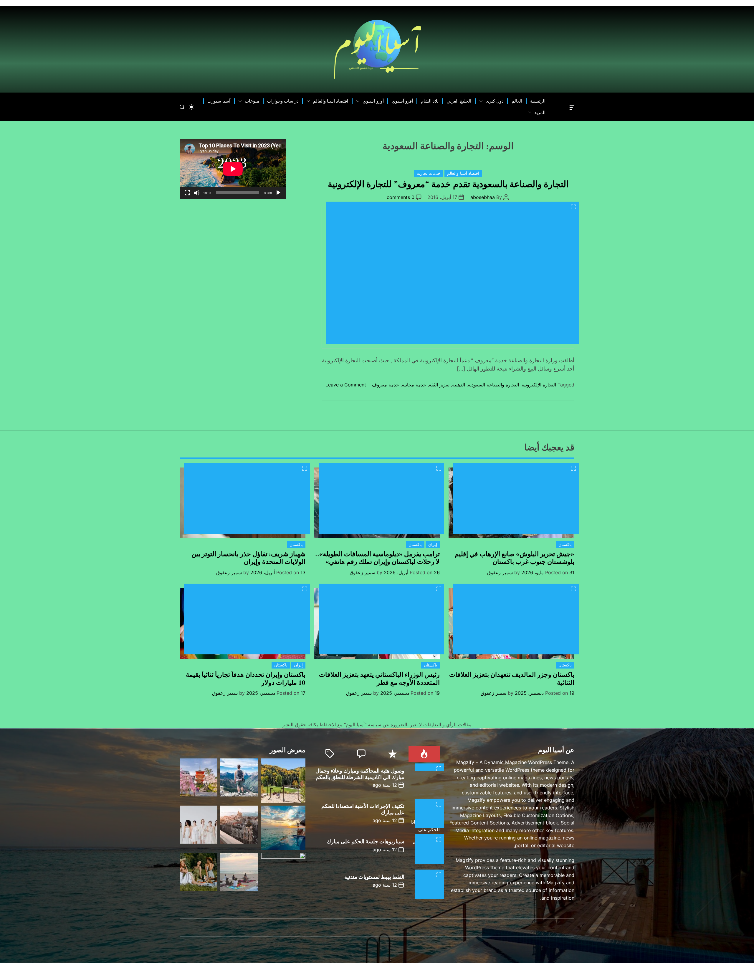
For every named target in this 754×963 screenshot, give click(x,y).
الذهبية (458, 385)
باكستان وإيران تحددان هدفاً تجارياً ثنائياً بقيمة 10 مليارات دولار (245, 679)
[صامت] (197, 193)
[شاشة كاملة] (187, 193)
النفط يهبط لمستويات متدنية (374, 877)
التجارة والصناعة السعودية (493, 385)
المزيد (539, 112)
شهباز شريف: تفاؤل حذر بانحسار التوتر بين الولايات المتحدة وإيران (248, 558)
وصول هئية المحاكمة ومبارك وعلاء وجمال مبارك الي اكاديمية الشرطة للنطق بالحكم (359, 774)
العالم (517, 101)
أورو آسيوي (373, 101)
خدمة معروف (385, 385)
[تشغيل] (278, 193)
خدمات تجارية (429, 173)
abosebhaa (482, 197)
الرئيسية (537, 101)
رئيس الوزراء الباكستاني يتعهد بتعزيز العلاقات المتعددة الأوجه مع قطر (379, 679)
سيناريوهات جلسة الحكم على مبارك (365, 841)
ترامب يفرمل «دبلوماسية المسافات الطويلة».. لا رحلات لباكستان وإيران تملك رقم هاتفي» (377, 558)
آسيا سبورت (218, 101)
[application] (233, 169)
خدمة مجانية (414, 385)
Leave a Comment (345, 385)
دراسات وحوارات (283, 101)
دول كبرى (495, 101)
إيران (432, 544)
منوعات (252, 101)
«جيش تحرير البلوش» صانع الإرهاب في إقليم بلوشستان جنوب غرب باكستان (514, 558)
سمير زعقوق (500, 572)
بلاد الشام (430, 101)
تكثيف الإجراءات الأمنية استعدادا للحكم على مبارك (362, 809)
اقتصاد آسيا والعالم (330, 101)
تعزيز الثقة (439, 385)
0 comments (400, 197)
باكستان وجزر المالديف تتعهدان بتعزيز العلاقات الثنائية (511, 679)
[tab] (424, 754)
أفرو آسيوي (402, 101)
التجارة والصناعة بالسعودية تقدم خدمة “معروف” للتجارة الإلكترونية (448, 184)
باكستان (565, 544)
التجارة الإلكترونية (539, 385)
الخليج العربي (459, 101)
